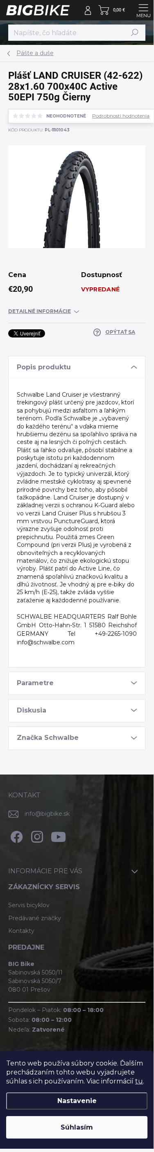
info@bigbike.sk (47, 813)
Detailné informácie (39, 311)
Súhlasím (77, 1127)
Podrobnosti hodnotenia (120, 116)
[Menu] (143, 10)
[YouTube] (58, 835)
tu (139, 1081)
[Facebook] (15, 835)
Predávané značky (34, 918)
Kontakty (21, 930)
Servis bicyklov (29, 905)
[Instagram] (36, 835)
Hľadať (135, 32)
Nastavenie (77, 1101)
